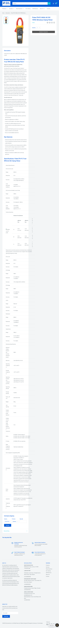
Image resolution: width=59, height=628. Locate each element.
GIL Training (28, 8)
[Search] (49, 3)
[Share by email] (54, 22)
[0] (55, 3)
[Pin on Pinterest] (50, 22)
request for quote (43, 31)
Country (5, 518)
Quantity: (34, 27)
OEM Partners (35, 8)
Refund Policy (6, 530)
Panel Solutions (19, 8)
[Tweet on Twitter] (52, 22)
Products (4, 8)
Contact (48, 8)
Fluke (33, 22)
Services (11, 8)
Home (3, 12)
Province (13, 518)
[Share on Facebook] (47, 22)
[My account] (53, 3)
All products (8, 12)
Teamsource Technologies (38, 623)
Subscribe (6, 616)
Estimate (7, 525)
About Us (42, 8)
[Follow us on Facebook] (47, 624)
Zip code (21, 518)
